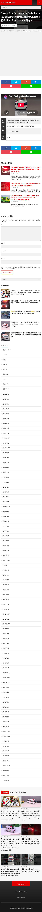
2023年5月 (6, 590)
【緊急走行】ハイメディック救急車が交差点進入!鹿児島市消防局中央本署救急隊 (30, 841)
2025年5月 (6, 472)
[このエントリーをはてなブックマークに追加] (36, 82)
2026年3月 (6, 423)
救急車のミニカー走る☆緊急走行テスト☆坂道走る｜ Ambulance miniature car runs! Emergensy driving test (25, 324)
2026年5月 (6, 414)
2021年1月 (6, 726)
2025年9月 (6, 453)
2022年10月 (6, 624)
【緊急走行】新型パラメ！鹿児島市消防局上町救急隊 (30, 870)
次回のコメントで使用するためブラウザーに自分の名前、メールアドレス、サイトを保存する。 (20, 268)
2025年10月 (6, 448)
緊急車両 (5, 384)
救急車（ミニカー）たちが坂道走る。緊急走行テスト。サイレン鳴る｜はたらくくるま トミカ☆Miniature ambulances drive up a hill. (10, 844)
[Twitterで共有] (16, 82)
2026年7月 (6, 404)
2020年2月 (6, 756)
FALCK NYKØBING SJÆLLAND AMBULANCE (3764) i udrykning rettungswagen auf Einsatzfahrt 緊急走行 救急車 (25, 198)
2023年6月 (6, 585)
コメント (3, 224)
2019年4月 (6, 770)
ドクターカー (7, 350)
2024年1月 (6, 550)
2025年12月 (6, 438)
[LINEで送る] (31, 86)
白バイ (5, 379)
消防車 (5, 369)
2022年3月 (6, 658)
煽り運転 (5, 374)
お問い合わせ (21, 897)
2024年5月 (6, 531)
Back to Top (21, 884)
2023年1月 (6, 609)
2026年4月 (6, 418)
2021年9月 (6, 687)
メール (3, 251)
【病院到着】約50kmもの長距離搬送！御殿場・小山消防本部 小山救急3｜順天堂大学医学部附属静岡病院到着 (26, 334)
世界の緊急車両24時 (26, 908)
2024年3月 (6, 541)
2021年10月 (6, 682)
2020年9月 (6, 741)
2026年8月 (6, 399)
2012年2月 (6, 780)
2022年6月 (6, 643)
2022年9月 (6, 629)
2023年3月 (6, 599)
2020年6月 (6, 746)
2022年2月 (6, 663)
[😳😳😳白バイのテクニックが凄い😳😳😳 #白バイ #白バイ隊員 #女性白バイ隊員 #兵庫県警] (5, 315)
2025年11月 (6, 443)
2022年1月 (6, 668)
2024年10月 (6, 506)
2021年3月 (6, 717)
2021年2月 (6, 721)
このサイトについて (21, 891)
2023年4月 (6, 594)
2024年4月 (6, 536)
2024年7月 (6, 521)
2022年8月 (6, 633)
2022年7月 (6, 638)
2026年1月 (6, 433)
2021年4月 (6, 712)
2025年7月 (6, 462)
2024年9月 (6, 511)
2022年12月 (6, 614)
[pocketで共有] (11, 86)
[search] (39, 7)
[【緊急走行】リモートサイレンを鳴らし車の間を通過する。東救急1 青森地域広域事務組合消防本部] (5, 304)
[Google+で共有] (26, 82)
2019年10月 (6, 765)
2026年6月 (6, 409)
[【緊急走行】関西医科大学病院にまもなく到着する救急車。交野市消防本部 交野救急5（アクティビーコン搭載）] (5, 170)
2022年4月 (6, 653)
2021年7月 (6, 697)
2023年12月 (6, 555)
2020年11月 (6, 736)
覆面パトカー (7, 389)
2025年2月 (6, 487)
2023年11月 (6, 560)
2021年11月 (6, 677)
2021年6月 (6, 702)
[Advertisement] (21, 53)
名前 (2, 243)
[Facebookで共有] (6, 82)
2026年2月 (6, 428)
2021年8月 (6, 692)
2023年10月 (6, 565)
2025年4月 (6, 477)
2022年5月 (6, 648)
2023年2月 (6, 604)
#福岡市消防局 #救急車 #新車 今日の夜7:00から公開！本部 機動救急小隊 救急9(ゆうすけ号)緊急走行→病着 (10, 872)
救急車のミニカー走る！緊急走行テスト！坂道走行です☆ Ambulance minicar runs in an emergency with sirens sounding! (25, 292)
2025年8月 (6, 458)
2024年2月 (6, 545)
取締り (5, 359)
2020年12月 (6, 731)
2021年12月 (6, 673)
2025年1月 (6, 492)
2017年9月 (6, 775)
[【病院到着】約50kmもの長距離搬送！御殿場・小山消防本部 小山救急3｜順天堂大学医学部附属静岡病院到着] (5, 336)
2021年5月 (6, 707)
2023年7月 (6, 580)
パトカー (5, 354)
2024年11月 (6, 502)
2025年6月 (6, 467)
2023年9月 (6, 570)
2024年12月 (6, 497)
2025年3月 (6, 482)
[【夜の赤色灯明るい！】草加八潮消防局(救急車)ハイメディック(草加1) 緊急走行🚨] (5, 186)
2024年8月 (6, 516)
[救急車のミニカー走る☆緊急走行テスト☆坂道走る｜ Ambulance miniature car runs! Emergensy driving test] (5, 325)
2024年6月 (6, 526)
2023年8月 (6, 575)
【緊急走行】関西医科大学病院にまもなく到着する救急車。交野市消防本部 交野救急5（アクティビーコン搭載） (26, 169)
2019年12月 (6, 761)
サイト (3, 258)
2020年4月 (6, 751)
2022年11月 (6, 619)
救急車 (13, 25)
